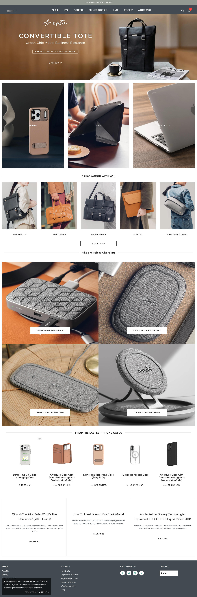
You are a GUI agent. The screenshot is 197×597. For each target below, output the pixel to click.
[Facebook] (122, 573)
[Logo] (14, 10)
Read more (34, 541)
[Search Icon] (182, 10)
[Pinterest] (141, 573)
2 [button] (100, 74)
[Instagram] (135, 573)
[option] (98, 42)
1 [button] (97, 74)
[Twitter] (129, 573)
